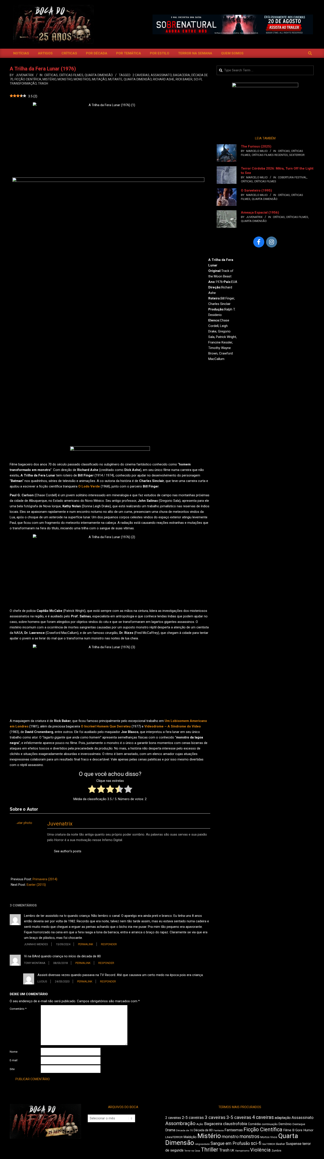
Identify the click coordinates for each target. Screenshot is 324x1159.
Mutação (99, 79)
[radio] (92, 790)
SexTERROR (297, 155)
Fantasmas (234, 1130)
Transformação (23, 83)
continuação (270, 1124)
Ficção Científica (28, 79)
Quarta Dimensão (99, 75)
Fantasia (219, 1130)
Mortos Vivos (268, 1137)
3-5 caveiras (238, 1117)
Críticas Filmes (71, 75)
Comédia (254, 1124)
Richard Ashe (163, 79)
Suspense (294, 1144)
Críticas (51, 75)
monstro (65, 79)
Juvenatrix (60, 824)
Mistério (49, 79)
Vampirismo (242, 1150)
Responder (109, 944)
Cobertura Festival (292, 177)
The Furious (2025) (256, 146)
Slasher (280, 1144)
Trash (43, 83)
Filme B (288, 1130)
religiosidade (202, 1144)
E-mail (13, 1060)
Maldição (190, 1137)
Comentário (18, 1008)
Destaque (298, 1124)
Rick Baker (184, 79)
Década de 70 (184, 1130)
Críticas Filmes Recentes (270, 155)
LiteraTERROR (174, 1137)
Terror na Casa (192, 1150)
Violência (260, 1150)
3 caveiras (215, 1117)
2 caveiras (140, 75)
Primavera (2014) (45, 879)
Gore (298, 1130)
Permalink (85, 944)
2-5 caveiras (193, 1117)
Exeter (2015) (36, 885)
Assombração (180, 1123)
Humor (308, 1130)
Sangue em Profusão (230, 1143)
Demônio (285, 1124)
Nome (13, 1051)
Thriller (209, 1149)
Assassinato (161, 75)
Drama (170, 1130)
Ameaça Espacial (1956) (260, 212)
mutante (115, 79)
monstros (82, 79)
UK (232, 1150)
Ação (199, 1124)
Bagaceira (181, 75)
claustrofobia (235, 1123)
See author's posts (67, 851)
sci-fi (198, 79)
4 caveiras (263, 1117)
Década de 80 (203, 1130)
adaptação (283, 1118)
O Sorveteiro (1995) (256, 190)
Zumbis (276, 1150)
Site (12, 1069)
